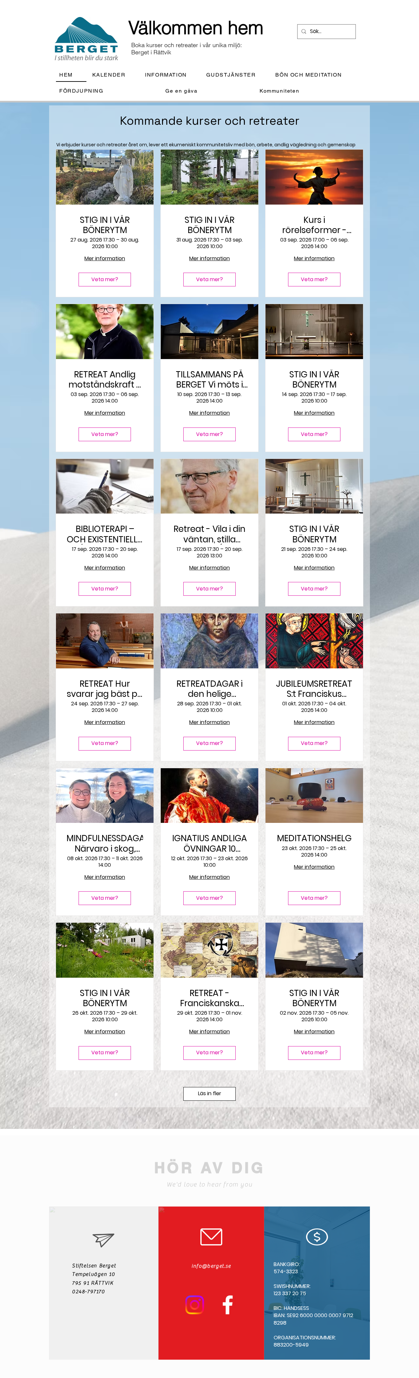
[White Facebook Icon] (227, 1304)
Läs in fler (209, 1093)
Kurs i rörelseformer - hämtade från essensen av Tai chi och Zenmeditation (314, 225)
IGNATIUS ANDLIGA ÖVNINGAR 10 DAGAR (209, 843)
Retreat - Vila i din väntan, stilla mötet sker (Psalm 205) (209, 534)
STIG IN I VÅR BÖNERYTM (105, 225)
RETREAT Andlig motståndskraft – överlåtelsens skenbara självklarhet (104, 380)
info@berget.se (211, 1266)
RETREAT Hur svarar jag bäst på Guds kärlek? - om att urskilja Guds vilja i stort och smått (105, 689)
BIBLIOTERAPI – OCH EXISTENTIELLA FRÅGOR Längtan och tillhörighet (105, 534)
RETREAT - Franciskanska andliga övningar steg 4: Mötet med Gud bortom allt (209, 998)
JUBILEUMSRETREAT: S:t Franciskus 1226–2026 (314, 689)
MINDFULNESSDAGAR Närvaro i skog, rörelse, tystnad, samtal (104, 843)
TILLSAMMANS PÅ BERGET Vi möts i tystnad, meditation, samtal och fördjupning (210, 380)
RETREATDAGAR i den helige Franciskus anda (209, 689)
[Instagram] (194, 1304)
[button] (171, 75)
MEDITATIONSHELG (314, 838)
